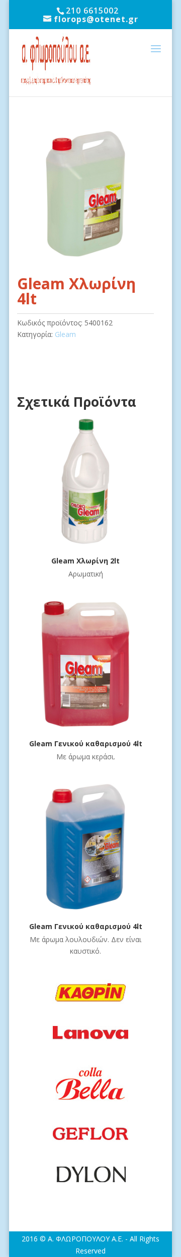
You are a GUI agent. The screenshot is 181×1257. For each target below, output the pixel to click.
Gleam (65, 334)
